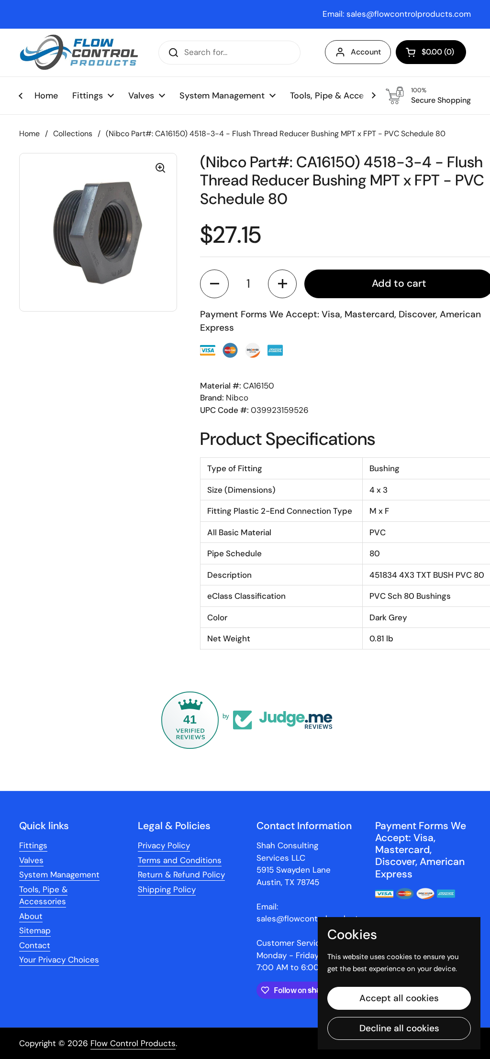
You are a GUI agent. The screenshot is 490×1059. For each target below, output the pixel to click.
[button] (431, 52)
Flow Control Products (133, 1043)
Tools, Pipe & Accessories (43, 895)
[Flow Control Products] (79, 52)
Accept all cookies (399, 998)
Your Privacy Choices (59, 959)
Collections (72, 134)
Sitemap (35, 930)
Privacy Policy (164, 845)
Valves (31, 860)
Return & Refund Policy (181, 874)
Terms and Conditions (180, 860)
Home (29, 134)
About (31, 916)
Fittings (33, 845)
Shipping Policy (167, 889)
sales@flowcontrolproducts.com (408, 14)
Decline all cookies (399, 1028)
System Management (59, 874)
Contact (34, 945)
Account (366, 52)
